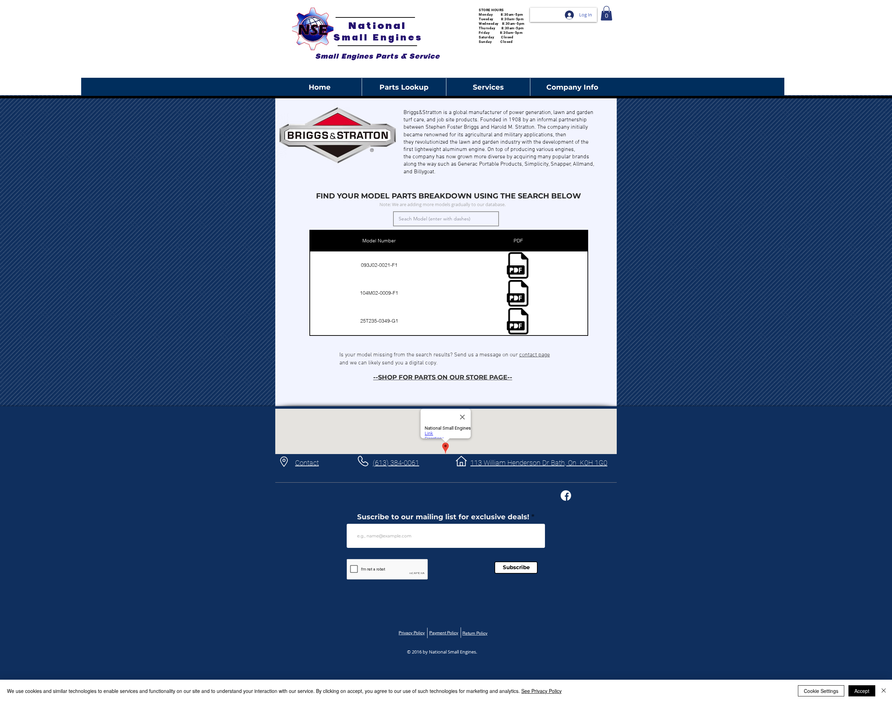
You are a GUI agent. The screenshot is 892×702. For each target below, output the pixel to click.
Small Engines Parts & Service (377, 56)
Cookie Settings (821, 690)
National (377, 25)
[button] (606, 13)
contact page (534, 355)
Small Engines (378, 37)
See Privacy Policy (541, 690)
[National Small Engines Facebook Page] (566, 495)
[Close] (883, 690)
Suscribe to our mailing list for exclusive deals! (443, 516)
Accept (861, 690)
